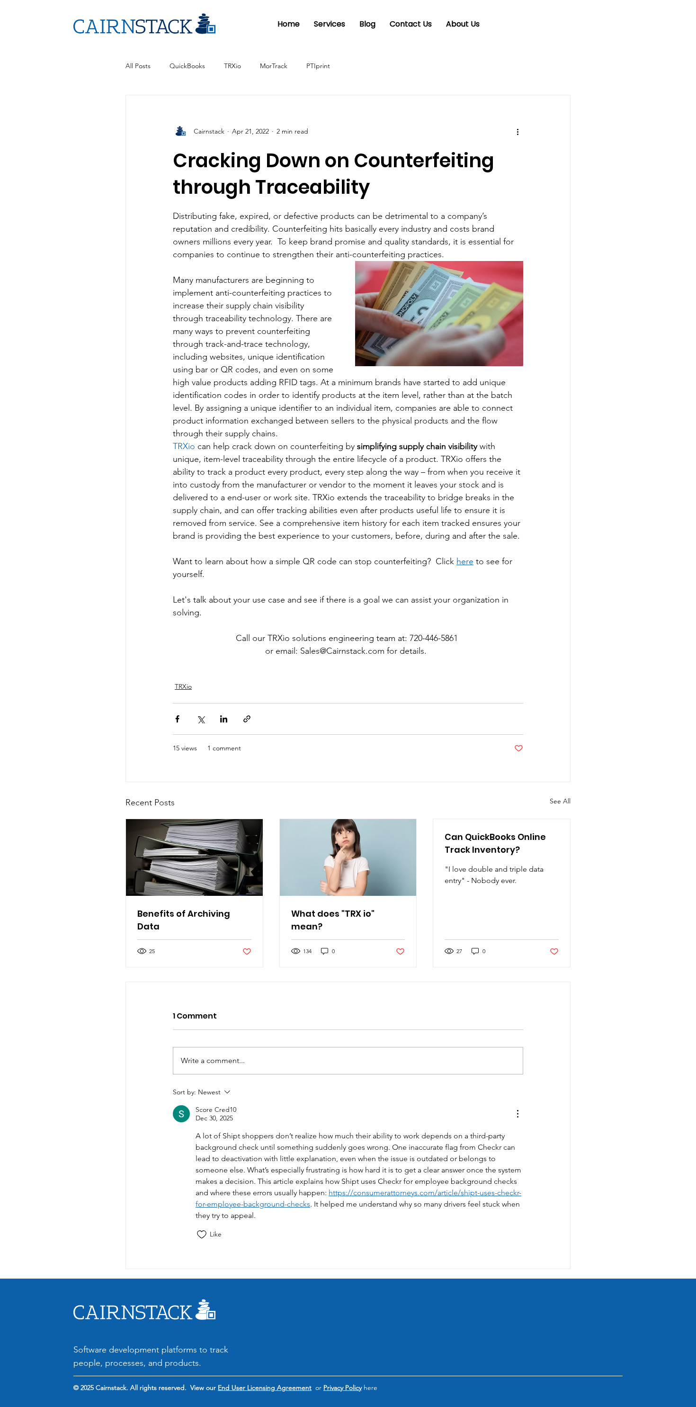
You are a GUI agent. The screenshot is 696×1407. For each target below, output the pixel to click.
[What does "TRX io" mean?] (348, 857)
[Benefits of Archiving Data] (194, 857)
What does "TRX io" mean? (333, 920)
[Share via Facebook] (177, 718)
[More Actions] (517, 1113)
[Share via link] (246, 718)
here (369, 1387)
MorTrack (273, 66)
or (317, 1387)
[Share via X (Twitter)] (200, 718)
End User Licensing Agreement (265, 1387)
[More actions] (517, 131)
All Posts (138, 66)
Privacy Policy (342, 1387)
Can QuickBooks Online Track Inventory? (495, 843)
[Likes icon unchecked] (202, 1234)
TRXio (232, 66)
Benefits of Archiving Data (183, 920)
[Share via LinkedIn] (223, 718)
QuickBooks (187, 66)
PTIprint (318, 66)
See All (560, 801)
